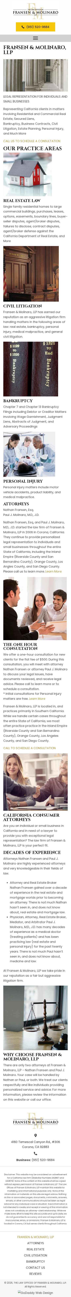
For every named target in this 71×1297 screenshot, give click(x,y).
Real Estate (35, 1249)
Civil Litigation (35, 1255)
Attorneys (35, 1243)
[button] (35, 26)
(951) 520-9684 (43, 1160)
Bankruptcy (35, 1261)
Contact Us (35, 1268)
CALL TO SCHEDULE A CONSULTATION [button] (29, 748)
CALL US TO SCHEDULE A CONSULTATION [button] (31, 141)
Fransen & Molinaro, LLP (35, 1237)
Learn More (53, 571)
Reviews (35, 1274)
